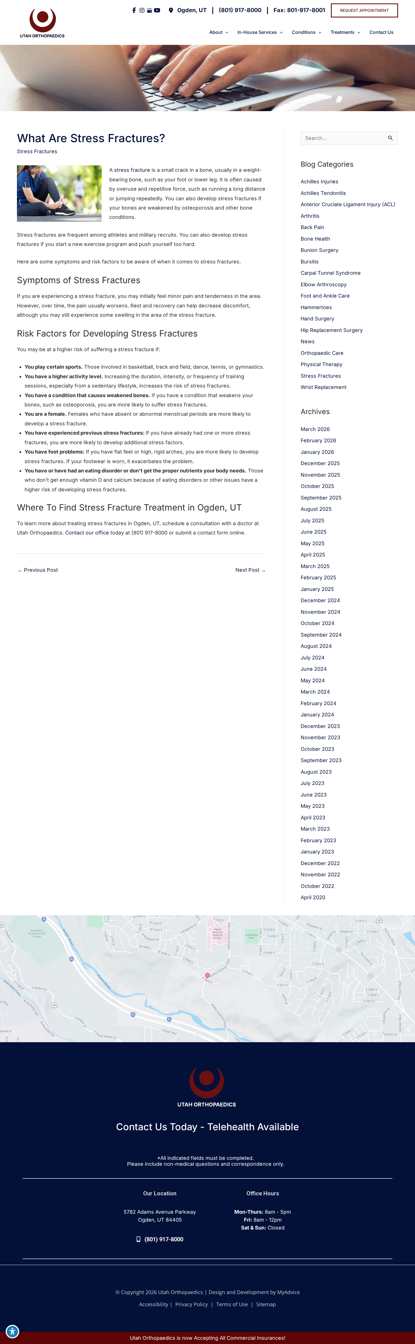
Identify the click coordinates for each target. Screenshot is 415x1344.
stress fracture (132, 170)
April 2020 (313, 897)
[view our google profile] (149, 10)
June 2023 (314, 795)
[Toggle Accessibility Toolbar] (12, 1331)
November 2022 (320, 874)
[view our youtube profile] (157, 10)
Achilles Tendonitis (323, 193)
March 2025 (315, 566)
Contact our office (87, 533)
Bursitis (310, 262)
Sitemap (265, 1304)
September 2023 (321, 760)
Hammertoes (316, 307)
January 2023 (317, 852)
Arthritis (310, 216)
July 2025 (312, 520)
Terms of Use (232, 1304)
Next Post (250, 570)
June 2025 (314, 532)
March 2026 (315, 429)
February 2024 (319, 703)
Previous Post (38, 570)
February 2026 (318, 440)
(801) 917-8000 (240, 10)
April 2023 (313, 818)
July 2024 (313, 658)
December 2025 (320, 463)
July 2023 (312, 783)
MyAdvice (288, 1292)
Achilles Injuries (319, 181)
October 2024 (318, 623)
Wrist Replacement (323, 387)
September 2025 (321, 498)
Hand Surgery (317, 319)
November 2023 (320, 737)
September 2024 (321, 635)
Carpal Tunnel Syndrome (331, 273)
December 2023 (320, 726)
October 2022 (317, 886)
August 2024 (316, 646)
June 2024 (314, 669)
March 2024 (315, 692)
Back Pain (312, 227)
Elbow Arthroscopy (324, 284)
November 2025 (320, 475)
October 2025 (317, 486)
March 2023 (315, 829)
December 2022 (320, 863)
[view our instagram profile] (142, 10)
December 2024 (320, 600)
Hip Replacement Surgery (332, 330)
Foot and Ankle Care (325, 296)
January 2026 (317, 452)
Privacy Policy (191, 1304)
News (308, 341)
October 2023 (317, 749)
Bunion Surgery (319, 250)
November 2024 (320, 612)
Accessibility (153, 1304)
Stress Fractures (37, 151)
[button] (364, 10)
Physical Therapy (321, 364)
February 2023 (318, 840)
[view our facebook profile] (134, 10)
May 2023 (313, 806)
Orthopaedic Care (322, 353)
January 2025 (317, 589)
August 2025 (316, 509)
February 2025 (318, 577)
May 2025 (313, 543)
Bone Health (315, 239)
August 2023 (316, 772)
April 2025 (313, 555)
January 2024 (317, 715)
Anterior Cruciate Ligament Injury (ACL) (348, 204)
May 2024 (313, 680)
